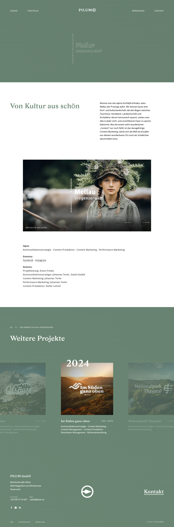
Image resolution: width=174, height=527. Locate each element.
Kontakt (159, 11)
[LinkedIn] (21, 507)
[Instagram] (16, 507)
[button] (132, 222)
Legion (13, 11)
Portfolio (33, 11)
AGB (12, 522)
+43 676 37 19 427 (18, 499)
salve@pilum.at (37, 499)
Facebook (28, 260)
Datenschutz (24, 522)
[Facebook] (12, 507)
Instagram (40, 260)
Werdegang (138, 11)
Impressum (40, 522)
